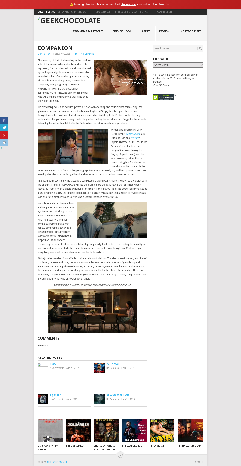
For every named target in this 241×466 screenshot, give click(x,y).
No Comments (88, 53)
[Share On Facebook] (4, 120)
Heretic (135, 137)
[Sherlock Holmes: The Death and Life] (106, 430)
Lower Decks (133, 133)
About (199, 462)
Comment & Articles (88, 31)
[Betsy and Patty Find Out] (50, 430)
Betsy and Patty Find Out (73, 12)
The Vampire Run (162, 12)
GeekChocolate (57, 462)
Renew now (128, 4)
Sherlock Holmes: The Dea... (131, 12)
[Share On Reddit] (4, 142)
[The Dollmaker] (78, 430)
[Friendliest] (162, 430)
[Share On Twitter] (4, 127)
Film (76, 53)
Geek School (122, 31)
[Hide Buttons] (2, 148)
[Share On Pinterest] (4, 135)
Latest (145, 31)
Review (164, 31)
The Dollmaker (101, 12)
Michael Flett (44, 53)
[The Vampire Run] (134, 430)
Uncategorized (190, 31)
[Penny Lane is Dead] (190, 430)
